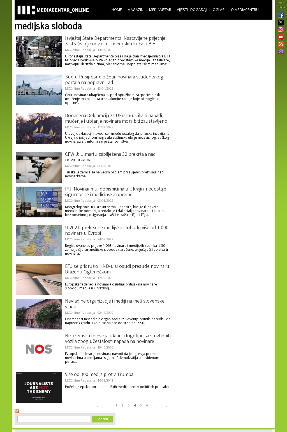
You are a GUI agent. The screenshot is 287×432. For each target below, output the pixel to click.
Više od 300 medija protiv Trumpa (99, 374)
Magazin (136, 9)
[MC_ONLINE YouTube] (280, 37)
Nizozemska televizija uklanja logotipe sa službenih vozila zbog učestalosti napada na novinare (118, 339)
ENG (282, 7)
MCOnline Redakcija (80, 50)
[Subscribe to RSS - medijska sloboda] (17, 411)
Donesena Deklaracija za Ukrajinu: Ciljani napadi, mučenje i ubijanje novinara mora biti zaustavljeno (116, 118)
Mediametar (160, 9)
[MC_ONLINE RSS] (280, 45)
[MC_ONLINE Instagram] (280, 30)
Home (117, 9)
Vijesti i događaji (192, 9)
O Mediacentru (245, 9)
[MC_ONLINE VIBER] (280, 52)
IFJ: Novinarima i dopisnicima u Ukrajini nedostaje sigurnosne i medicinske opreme (115, 192)
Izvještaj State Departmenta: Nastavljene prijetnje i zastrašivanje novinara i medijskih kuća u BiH (116, 41)
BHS (281, 3)
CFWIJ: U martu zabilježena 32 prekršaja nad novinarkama (110, 157)
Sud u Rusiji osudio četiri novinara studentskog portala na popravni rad (114, 80)
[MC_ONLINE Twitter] (279, 22)
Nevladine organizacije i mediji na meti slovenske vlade (115, 304)
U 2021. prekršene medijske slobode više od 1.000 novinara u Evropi (116, 230)
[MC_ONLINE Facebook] (280, 15)
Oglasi (219, 9)
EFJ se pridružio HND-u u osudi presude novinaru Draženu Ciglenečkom (117, 269)
